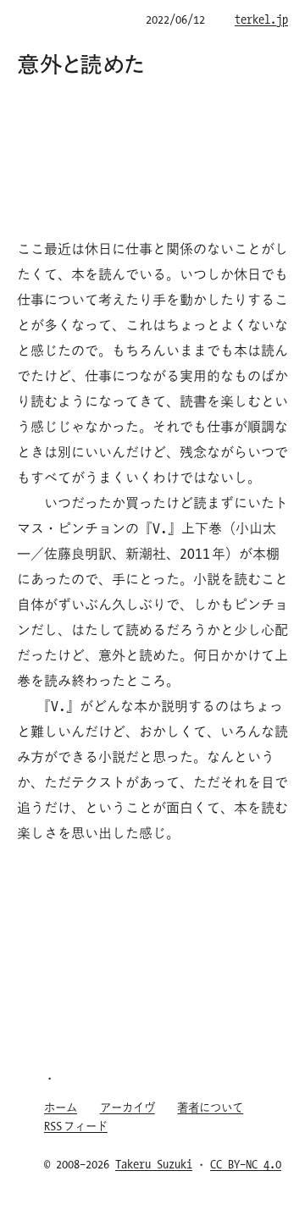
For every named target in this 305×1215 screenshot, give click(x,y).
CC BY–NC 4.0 (245, 1164)
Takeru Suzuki (153, 1164)
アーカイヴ (127, 1107)
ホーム (60, 1107)
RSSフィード (76, 1126)
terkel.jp (261, 19)
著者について (210, 1107)
